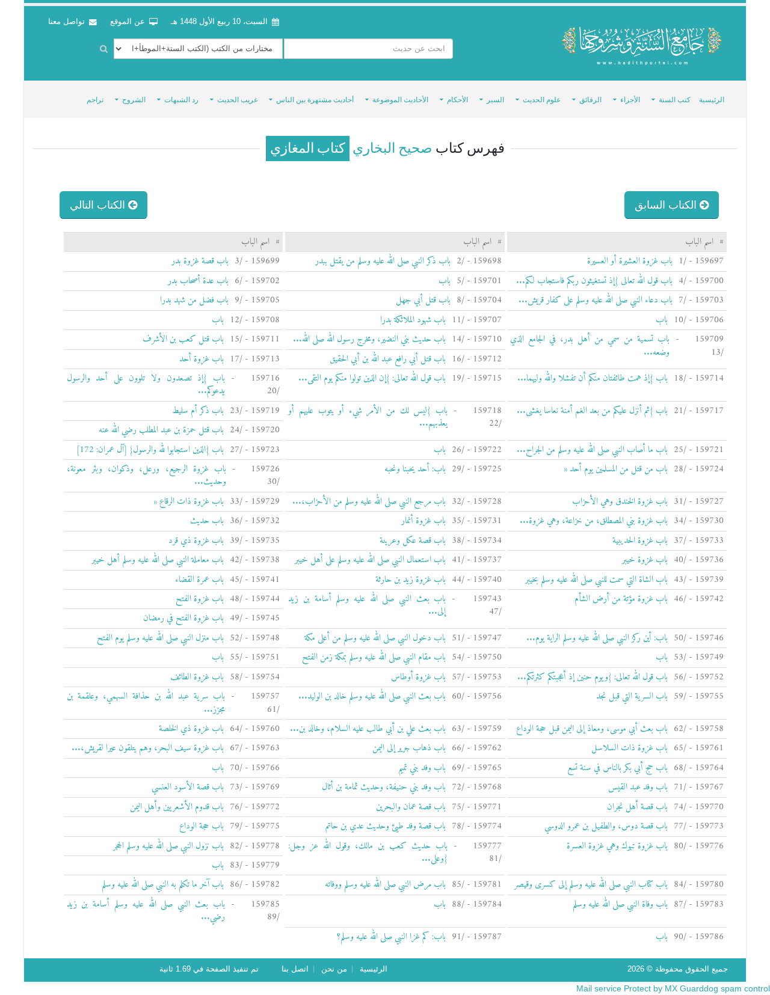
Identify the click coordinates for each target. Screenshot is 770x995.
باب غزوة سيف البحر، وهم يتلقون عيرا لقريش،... (148, 748)
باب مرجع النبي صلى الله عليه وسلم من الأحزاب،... (369, 502)
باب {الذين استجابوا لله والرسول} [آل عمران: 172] (150, 450)
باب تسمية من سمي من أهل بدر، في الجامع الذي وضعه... (590, 345)
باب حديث (207, 521)
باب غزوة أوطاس (418, 677)
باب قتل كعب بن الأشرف (183, 339)
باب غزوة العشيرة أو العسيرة (630, 261)
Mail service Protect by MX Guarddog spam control (673, 988)
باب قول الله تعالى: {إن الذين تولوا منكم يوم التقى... (372, 378)
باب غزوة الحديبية (640, 541)
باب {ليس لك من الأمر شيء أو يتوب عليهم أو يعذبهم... (368, 417)
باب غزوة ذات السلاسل (629, 748)
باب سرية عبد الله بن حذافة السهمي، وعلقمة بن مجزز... (146, 702)
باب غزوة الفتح (200, 599)
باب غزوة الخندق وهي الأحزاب (620, 502)
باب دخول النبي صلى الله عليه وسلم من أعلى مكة (375, 638)
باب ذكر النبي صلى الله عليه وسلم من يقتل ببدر (383, 261)
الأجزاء (630, 100)
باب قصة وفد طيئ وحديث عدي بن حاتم (385, 826)
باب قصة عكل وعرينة (413, 541)
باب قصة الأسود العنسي (188, 787)
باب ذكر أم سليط (198, 411)
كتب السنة (675, 100)
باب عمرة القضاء (199, 580)
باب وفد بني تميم (422, 768)
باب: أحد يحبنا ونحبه (415, 469)
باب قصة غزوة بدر (200, 261)
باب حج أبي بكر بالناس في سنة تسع (617, 768)
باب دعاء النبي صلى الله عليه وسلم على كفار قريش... (596, 300)
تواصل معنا (67, 21)
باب (445, 281)
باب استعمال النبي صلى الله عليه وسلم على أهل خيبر (370, 560)
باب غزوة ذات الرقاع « (188, 502)
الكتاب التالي (99, 205)
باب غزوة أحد (201, 359)
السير (495, 100)
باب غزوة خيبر (645, 560)
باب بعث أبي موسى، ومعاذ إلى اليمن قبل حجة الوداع (592, 729)
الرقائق (590, 100)
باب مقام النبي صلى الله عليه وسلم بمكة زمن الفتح (374, 657)
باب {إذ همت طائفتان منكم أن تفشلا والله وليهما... (592, 378)
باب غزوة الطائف (197, 677)
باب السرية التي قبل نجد (632, 696)
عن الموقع (128, 21)
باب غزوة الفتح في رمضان (183, 618)
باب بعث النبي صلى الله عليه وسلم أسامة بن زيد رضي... (146, 910)
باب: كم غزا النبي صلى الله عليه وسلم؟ (391, 937)
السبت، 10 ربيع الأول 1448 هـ (219, 21)
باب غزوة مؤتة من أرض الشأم (621, 599)
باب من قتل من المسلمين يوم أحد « (616, 469)
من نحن (334, 969)
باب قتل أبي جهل (423, 300)
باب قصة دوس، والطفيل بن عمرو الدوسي (606, 826)
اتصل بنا (295, 969)
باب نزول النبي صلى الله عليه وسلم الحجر (168, 846)
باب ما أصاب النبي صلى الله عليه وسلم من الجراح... (592, 450)
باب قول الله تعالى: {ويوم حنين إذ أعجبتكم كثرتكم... (592, 677)
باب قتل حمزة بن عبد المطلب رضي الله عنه (161, 430)
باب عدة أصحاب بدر (198, 281)
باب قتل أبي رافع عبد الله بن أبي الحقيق (388, 359)
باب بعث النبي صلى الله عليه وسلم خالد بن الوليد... (372, 696)
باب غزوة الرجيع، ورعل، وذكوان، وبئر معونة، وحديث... (147, 475)
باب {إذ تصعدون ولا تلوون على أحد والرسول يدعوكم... (146, 384)
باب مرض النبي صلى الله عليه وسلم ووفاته (385, 885)
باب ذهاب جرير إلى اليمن (409, 748)
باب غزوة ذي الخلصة (191, 729)
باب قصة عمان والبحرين (411, 807)
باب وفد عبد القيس (638, 787)
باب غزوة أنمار (423, 521)
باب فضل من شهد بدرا (194, 300)
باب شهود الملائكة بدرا (413, 320)
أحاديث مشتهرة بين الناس (315, 100)
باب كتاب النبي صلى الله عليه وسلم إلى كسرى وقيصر (591, 885)
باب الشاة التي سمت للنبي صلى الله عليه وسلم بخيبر (596, 580)
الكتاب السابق (667, 205)
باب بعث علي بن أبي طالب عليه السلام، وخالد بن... (368, 729)
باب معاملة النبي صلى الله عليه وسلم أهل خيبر (157, 560)
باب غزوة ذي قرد (196, 541)
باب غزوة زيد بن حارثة (410, 580)
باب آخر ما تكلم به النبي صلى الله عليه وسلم (163, 885)
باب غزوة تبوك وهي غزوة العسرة (617, 846)
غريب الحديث (237, 100)
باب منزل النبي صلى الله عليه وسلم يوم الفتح (160, 638)
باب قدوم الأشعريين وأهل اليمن (177, 807)
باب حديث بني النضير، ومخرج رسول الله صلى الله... (369, 339)
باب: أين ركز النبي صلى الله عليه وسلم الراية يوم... (597, 638)
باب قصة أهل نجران (637, 807)
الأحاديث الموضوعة (400, 100)
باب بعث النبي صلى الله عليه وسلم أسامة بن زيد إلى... (367, 605)
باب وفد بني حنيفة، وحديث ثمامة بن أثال (384, 787)
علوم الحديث (542, 100)
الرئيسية (711, 100)
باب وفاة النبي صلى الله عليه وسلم (620, 904)
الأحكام (457, 100)
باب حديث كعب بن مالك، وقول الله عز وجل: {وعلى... (367, 852)
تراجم (95, 100)
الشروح (134, 100)
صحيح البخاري (391, 148)
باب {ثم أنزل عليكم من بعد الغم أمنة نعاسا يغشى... (592, 411)
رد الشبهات (181, 100)
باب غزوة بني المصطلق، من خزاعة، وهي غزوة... (594, 521)
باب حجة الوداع (201, 826)
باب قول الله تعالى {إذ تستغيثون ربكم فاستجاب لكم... (594, 281)
